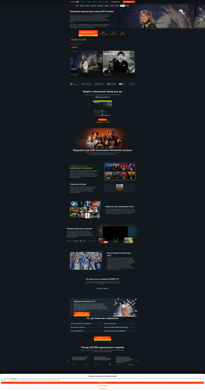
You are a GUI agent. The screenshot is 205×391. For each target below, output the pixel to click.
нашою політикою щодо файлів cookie (50, 380)
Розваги (107, 5)
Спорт (112, 5)
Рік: (79, 44)
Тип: (72, 44)
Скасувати (74, 47)
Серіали (87, 5)
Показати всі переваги (102, 288)
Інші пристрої (91, 241)
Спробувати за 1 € (128, 2)
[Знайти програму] (85, 40)
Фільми (81, 5)
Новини (117, 5)
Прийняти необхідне (102, 385)
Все (77, 5)
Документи (100, 5)
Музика (122, 5)
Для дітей (93, 5)
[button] (67, 360)
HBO (127, 5)
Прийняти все (102, 382)
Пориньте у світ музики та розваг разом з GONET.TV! (82, 15)
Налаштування (102, 388)
